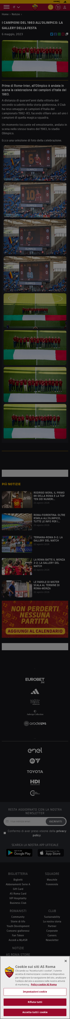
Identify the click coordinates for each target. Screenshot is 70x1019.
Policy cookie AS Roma (44, 984)
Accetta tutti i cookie (35, 1012)
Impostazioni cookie (35, 991)
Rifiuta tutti (35, 1002)
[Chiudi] (66, 961)
